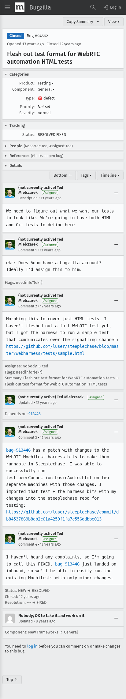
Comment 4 (27, 544)
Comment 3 (27, 437)
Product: (27, 83)
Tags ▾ (86, 175)
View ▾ (114, 21)
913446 (34, 414)
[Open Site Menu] (7, 7)
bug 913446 (18, 450)
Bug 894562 (37, 36)
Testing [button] (46, 83)
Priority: (27, 106)
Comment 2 (27, 306)
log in (32, 646)
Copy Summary (80, 21)
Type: (30, 98)
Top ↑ (12, 679)
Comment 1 (27, 250)
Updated (25, 402)
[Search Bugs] (93, 7)
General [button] (46, 89)
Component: (23, 89)
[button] (112, 7)
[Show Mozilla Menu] (19, 7)
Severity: (27, 113)
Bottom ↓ (63, 175)
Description (28, 198)
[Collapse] (116, 193)
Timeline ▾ (110, 175)
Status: (28, 134)
